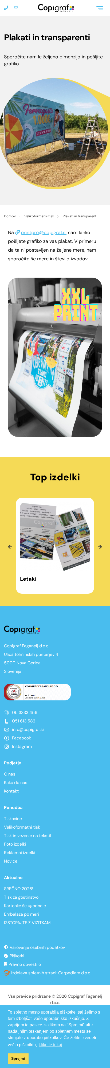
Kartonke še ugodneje (25, 905)
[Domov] (56, 8)
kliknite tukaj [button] (50, 1045)
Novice (10, 861)
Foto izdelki (15, 844)
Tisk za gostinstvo (21, 897)
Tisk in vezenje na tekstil (27, 835)
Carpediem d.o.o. (74, 973)
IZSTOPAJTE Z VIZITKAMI (28, 922)
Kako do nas (15, 782)
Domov (10, 216)
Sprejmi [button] (18, 1058)
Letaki (28, 579)
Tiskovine (13, 818)
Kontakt (11, 791)
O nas (9, 774)
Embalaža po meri (21, 914)
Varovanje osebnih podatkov (37, 947)
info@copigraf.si (28, 729)
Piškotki (17, 956)
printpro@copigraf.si (43, 232)
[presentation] (10, 547)
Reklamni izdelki (19, 852)
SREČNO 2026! (18, 889)
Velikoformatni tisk (39, 216)
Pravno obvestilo (25, 964)
